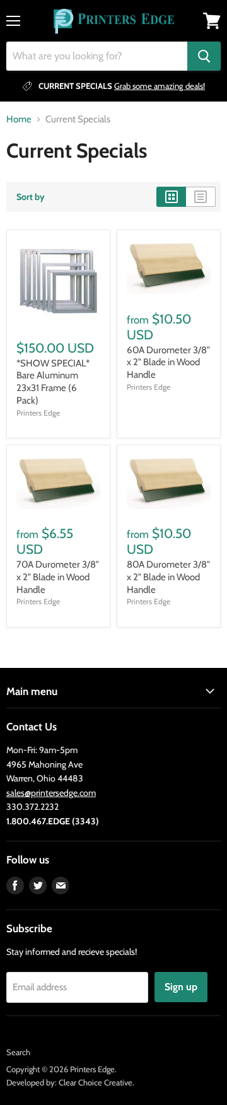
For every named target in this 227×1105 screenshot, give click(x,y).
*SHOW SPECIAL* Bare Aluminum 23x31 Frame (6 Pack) (53, 382)
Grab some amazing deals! (159, 86)
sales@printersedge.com (51, 792)
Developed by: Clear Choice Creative (69, 1082)
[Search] (204, 56)
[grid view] (171, 197)
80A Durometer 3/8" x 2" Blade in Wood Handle (168, 577)
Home (19, 119)
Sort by (30, 197)
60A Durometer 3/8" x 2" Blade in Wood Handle (168, 362)
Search (18, 1052)
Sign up (181, 987)
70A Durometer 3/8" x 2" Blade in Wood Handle (57, 577)
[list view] (201, 197)
